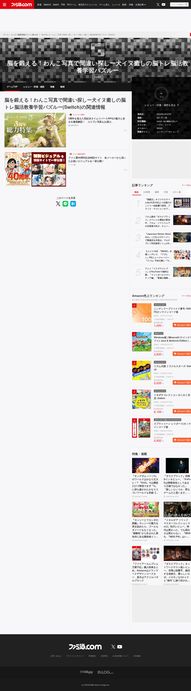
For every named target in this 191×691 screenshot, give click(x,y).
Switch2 (47, 4)
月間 (166, 191)
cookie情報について (121, 655)
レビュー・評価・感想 (33, 86)
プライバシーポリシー (75, 655)
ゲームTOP (12, 86)
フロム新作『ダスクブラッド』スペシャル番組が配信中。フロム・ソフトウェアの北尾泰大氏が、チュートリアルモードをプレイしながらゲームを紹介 (157, 221)
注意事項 (104, 655)
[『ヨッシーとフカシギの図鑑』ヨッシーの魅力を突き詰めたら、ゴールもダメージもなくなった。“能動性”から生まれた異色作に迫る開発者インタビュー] (145, 509)
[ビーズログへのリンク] (105, 672)
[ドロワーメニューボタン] (4, 4)
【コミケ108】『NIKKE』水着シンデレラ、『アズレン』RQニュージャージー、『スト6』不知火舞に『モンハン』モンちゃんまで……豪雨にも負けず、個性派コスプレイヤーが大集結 (158, 256)
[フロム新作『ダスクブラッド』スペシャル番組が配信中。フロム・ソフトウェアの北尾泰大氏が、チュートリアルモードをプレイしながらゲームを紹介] (182, 220)
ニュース (116, 4)
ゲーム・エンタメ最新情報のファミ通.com (20, 34)
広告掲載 (137, 655)
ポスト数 (177, 191)
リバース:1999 (78, 114)
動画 (124, 4)
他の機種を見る (169, 121)
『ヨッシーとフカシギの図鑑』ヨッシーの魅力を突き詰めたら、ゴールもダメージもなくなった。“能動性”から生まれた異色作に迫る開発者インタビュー (145, 528)
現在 (136, 191)
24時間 (146, 191)
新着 (39, 4)
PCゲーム (71, 4)
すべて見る (186, 185)
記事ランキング (142, 185)
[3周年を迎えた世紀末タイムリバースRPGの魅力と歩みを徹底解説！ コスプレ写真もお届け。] (35, 130)
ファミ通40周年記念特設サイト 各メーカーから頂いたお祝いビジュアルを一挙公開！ (97, 159)
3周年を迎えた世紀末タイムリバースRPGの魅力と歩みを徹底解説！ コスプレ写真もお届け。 (96, 120)
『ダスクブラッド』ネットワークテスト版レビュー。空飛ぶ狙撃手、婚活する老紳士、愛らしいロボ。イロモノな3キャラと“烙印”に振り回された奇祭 (177, 572)
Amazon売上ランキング (148, 295)
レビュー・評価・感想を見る (160, 105)
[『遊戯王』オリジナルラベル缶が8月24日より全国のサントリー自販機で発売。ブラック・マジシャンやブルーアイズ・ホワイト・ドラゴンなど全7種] (182, 203)
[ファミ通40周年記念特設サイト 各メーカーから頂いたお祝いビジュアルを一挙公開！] (35, 169)
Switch (56, 4)
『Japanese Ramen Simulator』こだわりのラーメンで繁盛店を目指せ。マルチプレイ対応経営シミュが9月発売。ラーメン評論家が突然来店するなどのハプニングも (158, 238)
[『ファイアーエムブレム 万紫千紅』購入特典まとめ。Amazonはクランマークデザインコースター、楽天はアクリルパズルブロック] (145, 553)
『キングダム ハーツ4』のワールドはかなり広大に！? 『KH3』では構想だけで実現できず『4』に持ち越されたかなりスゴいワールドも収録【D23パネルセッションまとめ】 (145, 484)
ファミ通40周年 (79, 154)
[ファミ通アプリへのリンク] (86, 672)
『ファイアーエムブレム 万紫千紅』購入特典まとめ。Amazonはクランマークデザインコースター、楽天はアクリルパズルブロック (145, 572)
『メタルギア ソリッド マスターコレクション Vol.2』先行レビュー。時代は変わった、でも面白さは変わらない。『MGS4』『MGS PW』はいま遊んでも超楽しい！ (177, 528)
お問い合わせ (55, 655)
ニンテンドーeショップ (168, 131)
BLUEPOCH (73, 125)
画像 (52, 86)
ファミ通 (72, 164)
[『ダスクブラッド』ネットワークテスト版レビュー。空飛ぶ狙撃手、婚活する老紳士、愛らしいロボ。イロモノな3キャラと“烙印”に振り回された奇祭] (177, 553)
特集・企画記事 (136, 4)
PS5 (63, 4)
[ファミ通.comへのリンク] (21, 4)
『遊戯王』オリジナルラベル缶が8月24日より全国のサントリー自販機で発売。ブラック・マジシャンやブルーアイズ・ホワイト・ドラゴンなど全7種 (158, 204)
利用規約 (92, 655)
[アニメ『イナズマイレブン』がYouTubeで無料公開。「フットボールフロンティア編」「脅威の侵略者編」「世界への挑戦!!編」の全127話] (182, 272)
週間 (157, 191)
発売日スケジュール (87, 4)
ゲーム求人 (104, 4)
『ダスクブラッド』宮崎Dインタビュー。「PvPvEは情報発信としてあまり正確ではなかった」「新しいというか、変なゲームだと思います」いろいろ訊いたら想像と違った (177, 484)
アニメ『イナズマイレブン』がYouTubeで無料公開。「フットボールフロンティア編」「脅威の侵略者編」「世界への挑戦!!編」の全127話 (158, 273)
